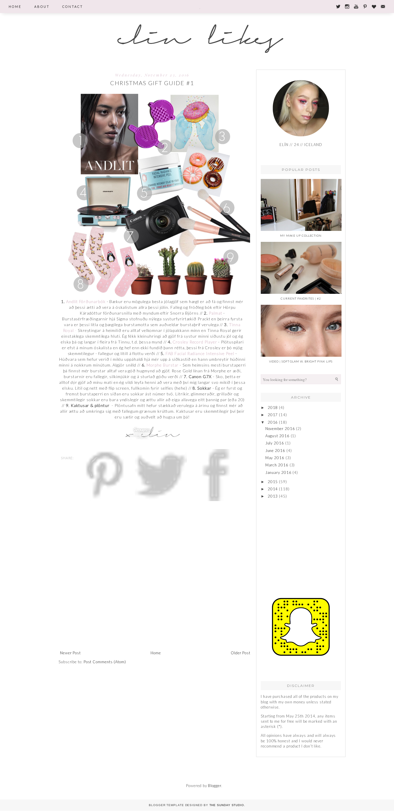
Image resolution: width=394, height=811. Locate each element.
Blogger (214, 785)
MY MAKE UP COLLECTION (301, 235)
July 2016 (274, 443)
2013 (273, 496)
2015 (273, 481)
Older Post (240, 653)
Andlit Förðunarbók (85, 301)
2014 (273, 489)
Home (156, 653)
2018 (273, 407)
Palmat (215, 313)
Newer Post (70, 653)
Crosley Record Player (195, 341)
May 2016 (274, 457)
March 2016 (276, 465)
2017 (273, 414)
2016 (273, 422)
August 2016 (277, 435)
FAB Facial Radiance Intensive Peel (200, 353)
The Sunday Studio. (227, 805)
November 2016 (280, 428)
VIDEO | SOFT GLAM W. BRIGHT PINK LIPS (301, 361)
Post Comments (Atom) (105, 661)
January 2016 (278, 472)
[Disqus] (155, 573)
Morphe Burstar (163, 364)
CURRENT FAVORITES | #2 (301, 298)
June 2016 (275, 450)
